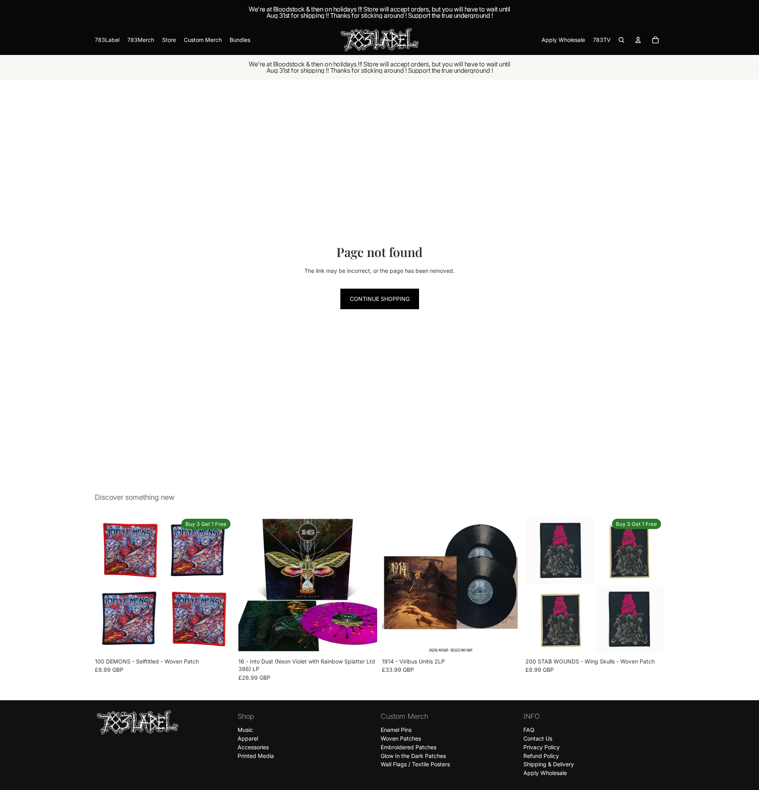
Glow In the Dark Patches (413, 755)
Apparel (248, 738)
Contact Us (537, 738)
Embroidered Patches (408, 747)
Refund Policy (541, 755)
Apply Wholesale (545, 772)
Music (245, 729)
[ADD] (365, 642)
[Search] (621, 40)
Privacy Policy (541, 747)
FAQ (528, 729)
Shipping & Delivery (548, 764)
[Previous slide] (107, 584)
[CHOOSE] (221, 642)
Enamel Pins (396, 729)
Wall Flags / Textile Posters (415, 764)
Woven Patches (401, 738)
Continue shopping (380, 298)
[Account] (638, 40)
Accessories (253, 747)
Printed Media (256, 755)
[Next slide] (222, 584)
